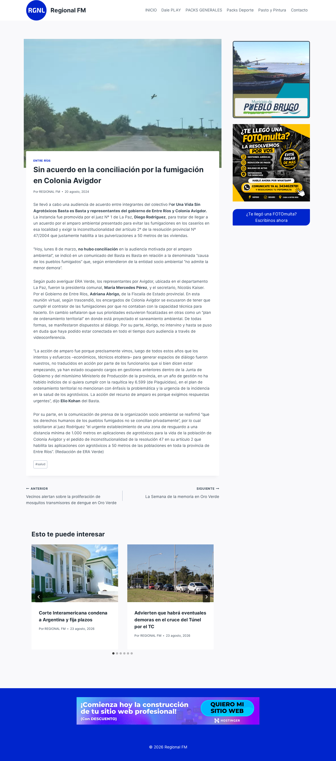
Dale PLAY (171, 10)
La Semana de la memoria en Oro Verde (182, 493)
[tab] (113, 653)
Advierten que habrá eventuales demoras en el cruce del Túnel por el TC (170, 619)
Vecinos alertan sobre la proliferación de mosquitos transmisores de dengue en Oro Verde (71, 496)
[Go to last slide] (39, 596)
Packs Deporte (240, 10)
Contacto (299, 10)
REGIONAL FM (49, 191)
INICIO (151, 10)
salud (40, 464)
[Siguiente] (206, 596)
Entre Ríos (42, 160)
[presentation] (75, 573)
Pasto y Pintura (272, 10)
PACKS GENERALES (204, 10)
